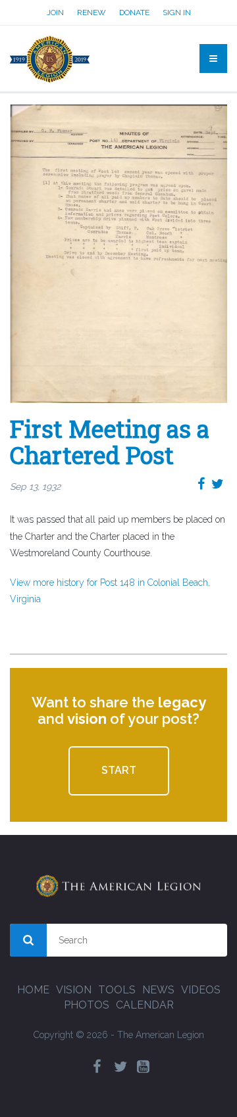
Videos (201, 990)
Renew (91, 12)
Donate (134, 12)
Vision (74, 990)
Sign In (177, 12)
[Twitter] (120, 1067)
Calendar (145, 1005)
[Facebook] (97, 1067)
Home (33, 990)
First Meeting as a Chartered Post (109, 442)
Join (55, 12)
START (118, 770)
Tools (117, 990)
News (158, 990)
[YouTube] (143, 1067)
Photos (86, 1005)
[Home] (50, 58)
